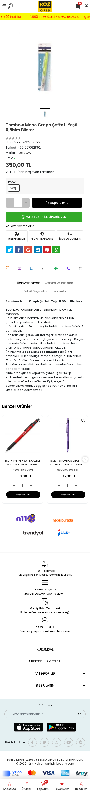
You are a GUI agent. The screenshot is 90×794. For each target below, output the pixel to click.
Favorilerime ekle (21, 226)
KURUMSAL (45, 649)
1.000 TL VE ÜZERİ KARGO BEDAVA (55, 17)
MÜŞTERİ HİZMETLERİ (45, 661)
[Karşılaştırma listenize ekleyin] (45, 268)
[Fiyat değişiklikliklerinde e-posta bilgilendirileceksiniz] (57, 268)
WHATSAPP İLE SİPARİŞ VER (46, 217)
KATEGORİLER (45, 673)
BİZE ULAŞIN (45, 685)
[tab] (28, 282)
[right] (85, 459)
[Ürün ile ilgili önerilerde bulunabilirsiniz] (81, 268)
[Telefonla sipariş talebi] (69, 268)
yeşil (13, 188)
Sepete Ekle (59, 203)
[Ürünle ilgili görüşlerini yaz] (33, 268)
